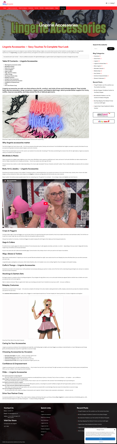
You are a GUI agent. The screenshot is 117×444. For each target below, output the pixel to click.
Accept (100, 438)
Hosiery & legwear (45, 429)
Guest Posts (97, 58)
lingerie (32, 174)
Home (4, 8)
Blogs (56, 8)
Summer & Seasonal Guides (100, 75)
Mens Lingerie (97, 66)
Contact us (101, 441)
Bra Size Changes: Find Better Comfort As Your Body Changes (92, 414)
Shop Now (63, 8)
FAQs (6, 84)
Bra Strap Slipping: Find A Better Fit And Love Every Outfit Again (93, 421)
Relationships (97, 71)
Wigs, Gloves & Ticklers (10, 72)
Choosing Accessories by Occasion (13, 80)
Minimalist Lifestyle (98, 68)
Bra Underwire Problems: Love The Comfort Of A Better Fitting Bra (93, 417)
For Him (41, 8)
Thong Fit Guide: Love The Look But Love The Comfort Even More (93, 411)
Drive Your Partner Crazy (11, 85)
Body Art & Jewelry (9, 68)
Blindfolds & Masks (9, 66)
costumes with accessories (11, 293)
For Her (36, 8)
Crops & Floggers (9, 69)
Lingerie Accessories (12, 8)
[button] (114, 429)
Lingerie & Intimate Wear (100, 63)
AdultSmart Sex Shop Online (19, 442)
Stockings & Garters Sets (11, 76)
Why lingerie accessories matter (13, 64)
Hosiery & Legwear (49, 8)
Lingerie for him (44, 426)
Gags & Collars (8, 71)
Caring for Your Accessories (12, 79)
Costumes (30, 8)
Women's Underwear (99, 78)
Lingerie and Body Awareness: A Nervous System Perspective (92, 427)
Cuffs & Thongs (8, 74)
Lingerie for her (44, 423)
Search (110, 48)
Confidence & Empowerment (12, 82)
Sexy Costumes (44, 420)
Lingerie (96, 61)
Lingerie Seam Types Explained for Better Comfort (90, 424)
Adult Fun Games (23, 8)
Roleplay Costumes (9, 77)
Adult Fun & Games (45, 417)
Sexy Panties (97, 73)
